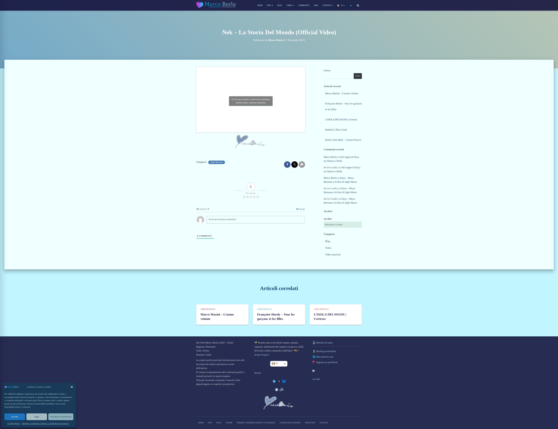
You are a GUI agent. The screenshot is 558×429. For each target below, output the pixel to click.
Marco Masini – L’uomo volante (341, 93)
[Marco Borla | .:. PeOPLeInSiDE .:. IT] (216, 5)
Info (269, 5)
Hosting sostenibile (326, 351)
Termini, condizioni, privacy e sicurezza (256, 423)
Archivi (328, 218)
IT (342, 6)
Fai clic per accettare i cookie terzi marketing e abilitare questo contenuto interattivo (250, 101)
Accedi (302, 209)
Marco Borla (330, 157)
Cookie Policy (13, 423)
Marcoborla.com (324, 356)
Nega (36, 416)
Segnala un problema (327, 362)
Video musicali (216, 162)
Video (290, 5)
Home (260, 5)
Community (304, 5)
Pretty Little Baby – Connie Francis (343, 139)
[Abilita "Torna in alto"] (553, 409)
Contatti (326, 5)
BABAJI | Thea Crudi (336, 129)
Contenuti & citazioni (290, 423)
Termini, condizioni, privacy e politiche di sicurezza (45, 423)
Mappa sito (310, 423)
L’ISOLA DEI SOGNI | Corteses (341, 119)
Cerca (327, 70)
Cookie (229, 423)
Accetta (14, 416)
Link (316, 5)
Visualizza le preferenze (61, 416)
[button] (71, 386)
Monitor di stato (324, 342)
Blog (279, 5)
